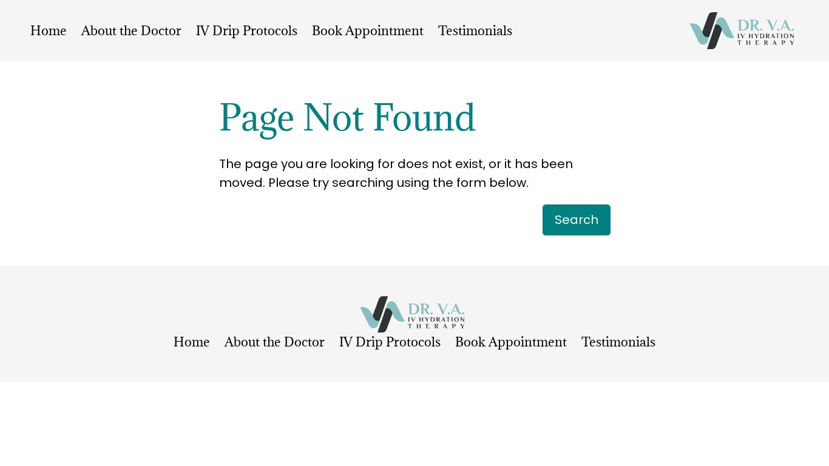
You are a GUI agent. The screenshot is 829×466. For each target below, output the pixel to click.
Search (576, 219)
